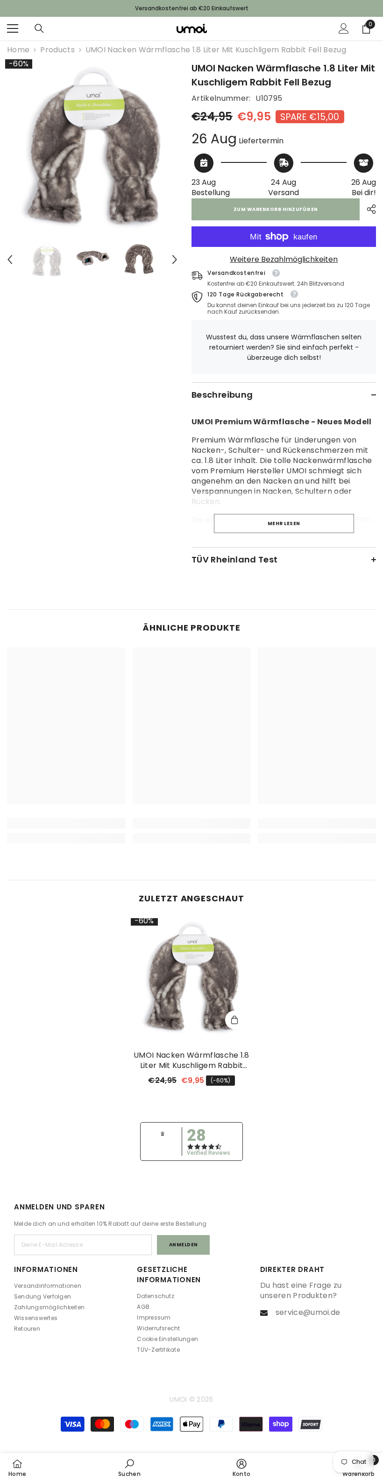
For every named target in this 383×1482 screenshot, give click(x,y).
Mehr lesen (284, 523)
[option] (92, 146)
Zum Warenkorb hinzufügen (276, 209)
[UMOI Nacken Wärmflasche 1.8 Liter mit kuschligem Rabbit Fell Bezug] (192, 977)
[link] (66, 823)
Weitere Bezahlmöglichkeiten (284, 259)
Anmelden (183, 1244)
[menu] (12, 28)
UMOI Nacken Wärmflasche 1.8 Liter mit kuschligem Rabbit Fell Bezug (191, 1060)
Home (18, 50)
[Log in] (344, 28)
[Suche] (39, 28)
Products (57, 50)
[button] (10, 260)
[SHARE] (368, 209)
